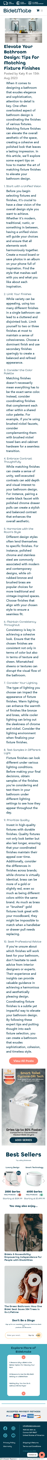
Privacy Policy (9, 1443)
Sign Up (31, 1335)
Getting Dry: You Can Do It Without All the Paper (19, 1384)
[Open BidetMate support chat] (42, 1455)
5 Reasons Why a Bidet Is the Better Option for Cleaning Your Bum (22, 1365)
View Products (10, 1195)
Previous (3, 1180)
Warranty (7, 1446)
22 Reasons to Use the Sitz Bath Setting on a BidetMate (21, 1375)
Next (44, 1180)
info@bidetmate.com (31, 1426)
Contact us (32, 1455)
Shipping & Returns (31, 1443)
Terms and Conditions (32, 1446)
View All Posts (23, 1061)
